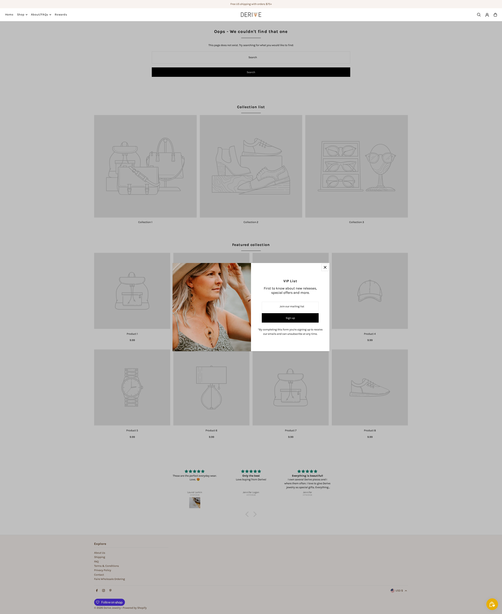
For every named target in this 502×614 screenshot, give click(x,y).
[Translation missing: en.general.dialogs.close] (325, 267)
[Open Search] (479, 14)
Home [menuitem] (9, 14)
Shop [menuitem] (21, 14)
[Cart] (495, 14)
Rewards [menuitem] (61, 14)
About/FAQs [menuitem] (39, 14)
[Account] (487, 15)
